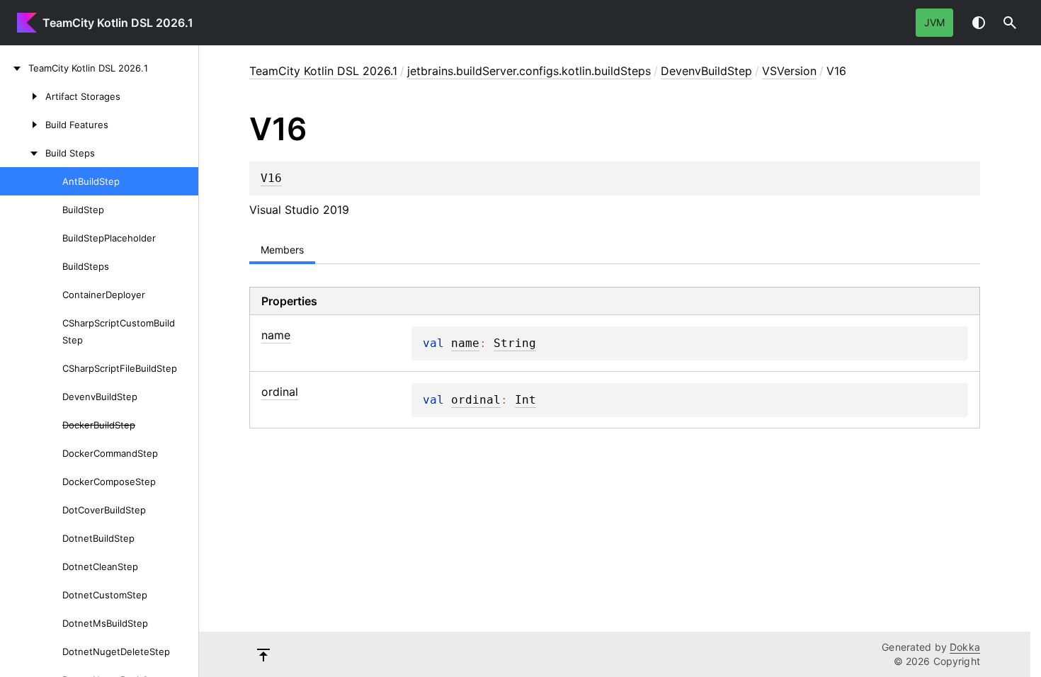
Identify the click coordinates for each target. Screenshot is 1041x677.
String (515, 343)
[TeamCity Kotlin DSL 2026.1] (14, 68)
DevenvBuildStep (706, 71)
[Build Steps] (22, 153)
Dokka (965, 647)
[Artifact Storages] (22, 96)
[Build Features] (22, 124)
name (465, 343)
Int (525, 400)
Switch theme (979, 22)
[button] (1010, 22)
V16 (271, 178)
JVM (934, 22)
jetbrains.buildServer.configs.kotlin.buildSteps (529, 71)
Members (282, 250)
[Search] (1010, 22)
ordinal (476, 400)
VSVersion (789, 71)
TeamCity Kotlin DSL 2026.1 (117, 23)
